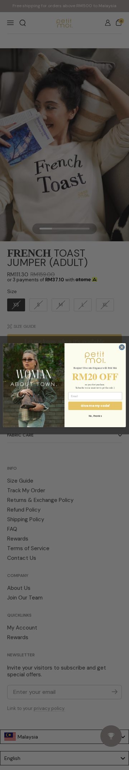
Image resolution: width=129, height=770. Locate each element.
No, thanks (95, 416)
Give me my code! (95, 405)
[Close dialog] (121, 347)
